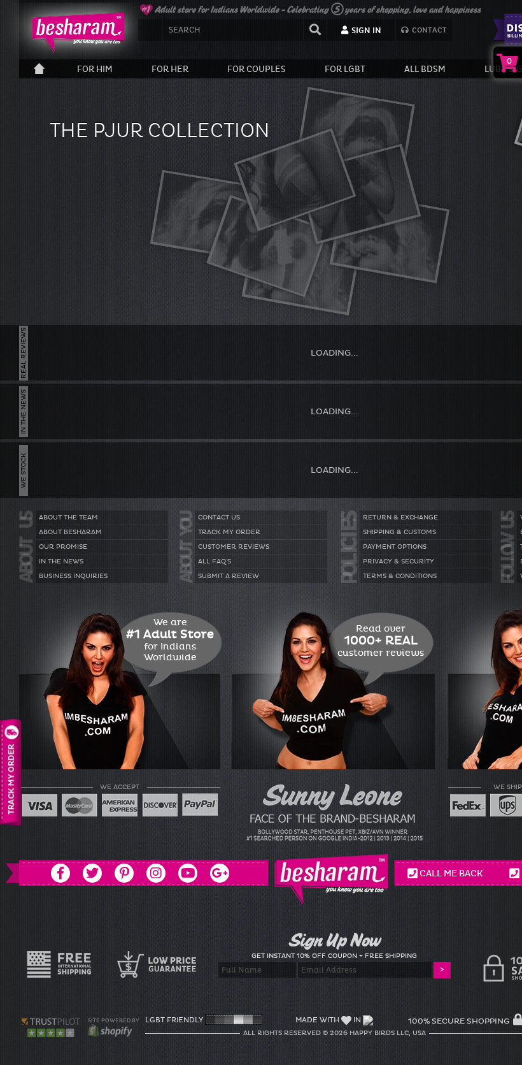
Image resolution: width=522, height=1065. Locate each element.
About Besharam (70, 532)
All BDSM (425, 69)
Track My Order (229, 532)
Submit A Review (228, 576)
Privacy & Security (398, 561)
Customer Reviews (233, 547)
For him (95, 69)
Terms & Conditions (400, 576)
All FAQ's (214, 561)
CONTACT (428, 30)
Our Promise (63, 547)
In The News (61, 561)
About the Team (68, 517)
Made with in (328, 1020)
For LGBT (345, 69)
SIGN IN (365, 30)
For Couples (256, 69)
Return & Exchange (400, 517)
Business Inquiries (73, 576)
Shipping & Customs (399, 532)
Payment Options (395, 547)
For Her (170, 69)
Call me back (451, 873)
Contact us (219, 517)
